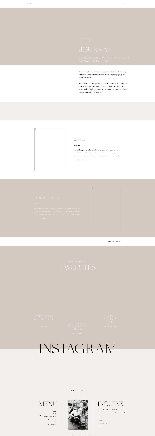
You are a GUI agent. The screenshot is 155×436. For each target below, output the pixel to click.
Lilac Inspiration (46, 198)
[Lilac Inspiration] (105, 208)
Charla (79, 139)
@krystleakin (96, 92)
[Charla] (49, 149)
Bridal (77, 145)
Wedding (38, 204)
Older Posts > (115, 241)
